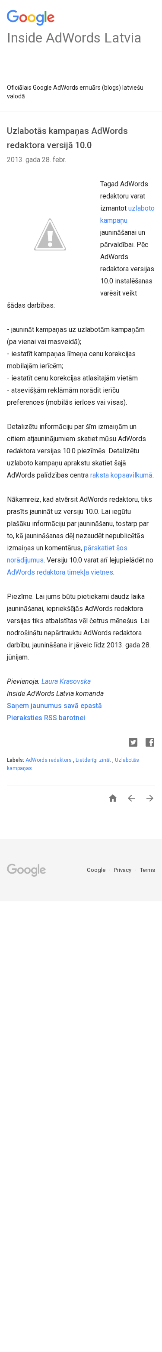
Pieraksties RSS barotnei (46, 718)
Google (97, 870)
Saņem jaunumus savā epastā (54, 706)
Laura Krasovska (66, 681)
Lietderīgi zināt (94, 760)
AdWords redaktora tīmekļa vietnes (60, 572)
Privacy (123, 870)
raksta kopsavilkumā (121, 475)
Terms (147, 870)
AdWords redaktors (49, 760)
